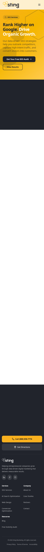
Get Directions (23, 447)
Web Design (6, 502)
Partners (26, 502)
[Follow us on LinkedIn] (4, 477)
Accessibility (33, 544)
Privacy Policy (11, 544)
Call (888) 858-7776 (23, 439)
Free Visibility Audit (9, 527)
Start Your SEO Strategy (21, 420)
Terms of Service (22, 544)
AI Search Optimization (11, 496)
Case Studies (28, 496)
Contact (26, 508)
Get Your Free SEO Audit (18, 59)
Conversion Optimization (7, 509)
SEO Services (7, 490)
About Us (27, 490)
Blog (3, 521)
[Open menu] (39, 5)
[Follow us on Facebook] (10, 477)
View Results (13, 67)
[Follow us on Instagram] (15, 477)
